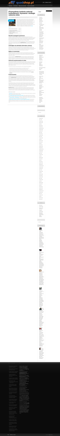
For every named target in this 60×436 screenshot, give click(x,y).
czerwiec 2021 (41, 154)
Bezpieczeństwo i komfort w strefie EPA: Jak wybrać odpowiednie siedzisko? (19, 99)
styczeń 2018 (41, 186)
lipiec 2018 (40, 178)
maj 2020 (40, 172)
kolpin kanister (22, 378)
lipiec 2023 (40, 136)
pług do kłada (25, 395)
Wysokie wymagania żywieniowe (13, 30)
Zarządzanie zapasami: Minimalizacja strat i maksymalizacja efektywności (13, 417)
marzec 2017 (41, 199)
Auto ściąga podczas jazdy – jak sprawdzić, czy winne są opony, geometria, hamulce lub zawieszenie (41, 312)
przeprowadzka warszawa (23, 385)
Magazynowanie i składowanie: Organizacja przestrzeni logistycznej (13, 408)
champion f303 (22, 369)
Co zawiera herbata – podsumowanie (14, 97)
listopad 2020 (41, 164)
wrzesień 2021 (41, 150)
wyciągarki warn (22, 405)
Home (43, 2)
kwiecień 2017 (41, 197)
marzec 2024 (41, 133)
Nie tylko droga (16, 17)
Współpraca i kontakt (48, 2)
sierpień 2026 (41, 118)
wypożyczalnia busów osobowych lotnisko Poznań (23, 408)
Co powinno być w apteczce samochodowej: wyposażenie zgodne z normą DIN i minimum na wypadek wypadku (41, 332)
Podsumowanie (11, 33)
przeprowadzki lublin (23, 387)
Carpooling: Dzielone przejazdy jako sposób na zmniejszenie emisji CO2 (13, 393)
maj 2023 (40, 139)
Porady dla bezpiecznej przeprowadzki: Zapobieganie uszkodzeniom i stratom (13, 396)
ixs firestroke (24, 376)
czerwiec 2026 (41, 121)
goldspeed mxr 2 (23, 373)
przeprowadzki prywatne (22, 389)
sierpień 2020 (41, 168)
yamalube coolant (23, 412)
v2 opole (26, 403)
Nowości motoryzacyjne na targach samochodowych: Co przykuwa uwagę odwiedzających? (41, 254)
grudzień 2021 (41, 146)
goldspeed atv (23, 372)
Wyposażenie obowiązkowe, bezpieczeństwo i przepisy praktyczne (41, 214)
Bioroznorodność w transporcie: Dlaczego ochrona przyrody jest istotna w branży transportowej (13, 389)
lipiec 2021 (40, 153)
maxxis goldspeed (22, 383)
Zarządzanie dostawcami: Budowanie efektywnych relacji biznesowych (13, 375)
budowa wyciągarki (23, 367)
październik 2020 (41, 165)
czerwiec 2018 (41, 179)
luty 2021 (40, 160)
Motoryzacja (40, 205)
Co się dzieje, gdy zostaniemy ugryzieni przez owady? (16, 95)
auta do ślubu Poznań (23, 366)
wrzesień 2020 (41, 167)
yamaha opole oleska (23, 411)
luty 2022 (40, 143)
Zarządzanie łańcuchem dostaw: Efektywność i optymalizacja (41, 64)
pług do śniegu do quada (24, 397)
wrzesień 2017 (41, 192)
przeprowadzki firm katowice (22, 386)
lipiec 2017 (40, 193)
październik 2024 (41, 128)
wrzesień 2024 (41, 129)
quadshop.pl (12, 17)
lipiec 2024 (40, 132)
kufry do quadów (22, 380)
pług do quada (22, 396)
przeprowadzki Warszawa (23, 391)
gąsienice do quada (23, 375)
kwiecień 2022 (41, 140)
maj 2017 (40, 196)
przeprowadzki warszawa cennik (24, 392)
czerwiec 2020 (41, 171)
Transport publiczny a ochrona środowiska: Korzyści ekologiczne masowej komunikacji (13, 430)
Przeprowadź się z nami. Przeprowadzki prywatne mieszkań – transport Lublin (13, 381)
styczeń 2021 (41, 161)
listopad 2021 (41, 147)
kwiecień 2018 (41, 182)
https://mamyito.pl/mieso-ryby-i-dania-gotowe (42, 68)
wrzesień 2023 (41, 135)
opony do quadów (23, 384)
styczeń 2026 (41, 125)
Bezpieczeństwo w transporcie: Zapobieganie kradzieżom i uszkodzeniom (41, 274)
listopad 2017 (41, 189)
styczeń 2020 (41, 175)
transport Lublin (21, 402)
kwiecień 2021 (41, 157)
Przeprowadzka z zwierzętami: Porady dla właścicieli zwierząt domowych (13, 423)
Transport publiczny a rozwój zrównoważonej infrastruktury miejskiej (12, 385)
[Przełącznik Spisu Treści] (19, 29)
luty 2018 (40, 185)
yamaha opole (25, 409)
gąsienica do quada (22, 374)
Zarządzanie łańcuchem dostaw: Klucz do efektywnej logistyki (41, 87)
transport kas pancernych (23, 401)
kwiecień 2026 (41, 122)
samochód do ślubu (26, 400)
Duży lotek (10, 93)
